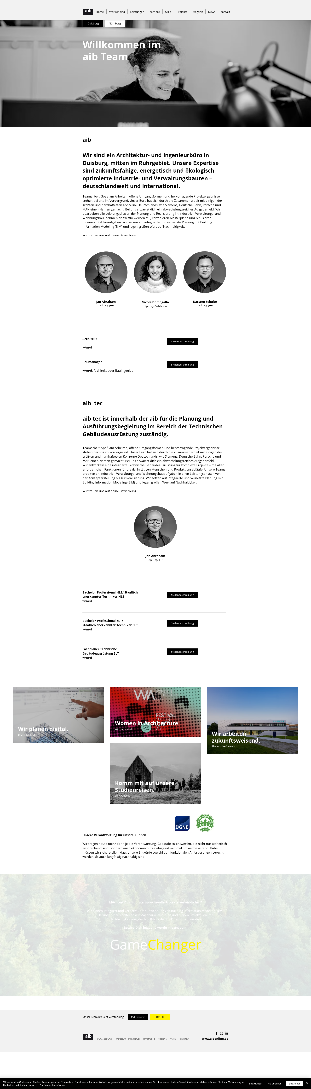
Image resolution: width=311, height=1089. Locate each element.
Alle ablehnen (275, 1083)
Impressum (121, 1038)
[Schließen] (307, 1083)
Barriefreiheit (149, 1038)
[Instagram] (221, 1033)
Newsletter (184, 1038)
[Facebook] (217, 1033)
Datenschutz (134, 1038)
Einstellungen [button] (255, 1083)
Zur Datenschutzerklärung (53, 1085)
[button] (168, 11)
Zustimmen (294, 1083)
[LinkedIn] (226, 1033)
